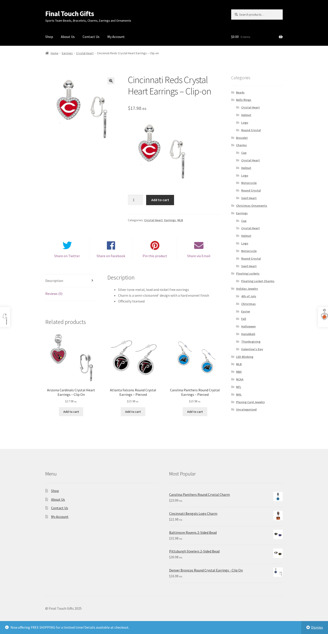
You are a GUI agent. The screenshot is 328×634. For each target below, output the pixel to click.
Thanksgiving (250, 342)
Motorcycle (249, 183)
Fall (243, 319)
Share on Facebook (111, 256)
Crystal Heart (84, 53)
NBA (239, 372)
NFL (238, 387)
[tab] (71, 281)
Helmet (246, 115)
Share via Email (198, 256)
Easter (245, 311)
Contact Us (91, 36)
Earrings (67, 53)
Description (54, 280)
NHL (239, 394)
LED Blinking (244, 357)
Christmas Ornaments (251, 206)
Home (54, 53)
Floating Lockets (247, 273)
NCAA (239, 379)
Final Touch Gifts (69, 13)
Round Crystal (251, 130)
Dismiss (317, 627)
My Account (116, 36)
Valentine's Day (252, 349)
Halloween (248, 326)
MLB (180, 220)
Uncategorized (246, 409)
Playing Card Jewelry (250, 402)
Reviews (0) (53, 293)
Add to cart (160, 200)
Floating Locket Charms (257, 281)
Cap (244, 153)
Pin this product (155, 256)
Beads (240, 92)
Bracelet (242, 138)
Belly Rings (243, 100)
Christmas (248, 304)
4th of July (248, 296)
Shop (49, 36)
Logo (244, 123)
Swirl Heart (249, 198)
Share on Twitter (67, 256)
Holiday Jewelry (247, 289)
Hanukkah (248, 334)
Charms (241, 145)
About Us (68, 36)
